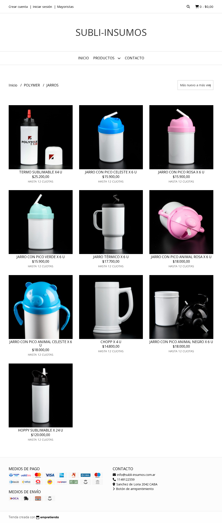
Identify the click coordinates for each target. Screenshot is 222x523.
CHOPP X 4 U (111, 341)
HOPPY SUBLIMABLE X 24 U (40, 430)
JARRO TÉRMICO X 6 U (111, 256)
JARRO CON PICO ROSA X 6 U (181, 172)
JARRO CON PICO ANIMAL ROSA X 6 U (181, 256)
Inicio (83, 58)
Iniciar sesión (42, 6)
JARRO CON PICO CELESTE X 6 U (111, 172)
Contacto (134, 58)
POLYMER (32, 85)
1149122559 (125, 479)
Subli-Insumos (111, 32)
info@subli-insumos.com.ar (135, 475)
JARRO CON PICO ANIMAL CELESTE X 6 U (40, 343)
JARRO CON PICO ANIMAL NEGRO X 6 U (181, 341)
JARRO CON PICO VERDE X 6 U (40, 256)
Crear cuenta (18, 6)
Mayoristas (65, 6)
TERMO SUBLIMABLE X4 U (40, 172)
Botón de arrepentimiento (134, 489)
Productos (104, 58)
